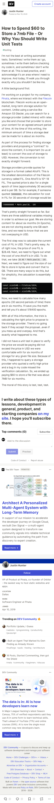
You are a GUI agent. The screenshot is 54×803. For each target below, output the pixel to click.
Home (8, 757)
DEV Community (27, 618)
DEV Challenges (21, 757)
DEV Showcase (17, 769)
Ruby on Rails (27, 787)
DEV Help (37, 761)
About (29, 769)
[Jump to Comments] (19, 799)
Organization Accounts (35, 765)
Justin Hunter (16, 11)
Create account (42, 4)
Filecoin (47, 98)
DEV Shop (35, 773)
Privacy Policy (28, 777)
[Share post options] (49, 799)
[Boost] (41, 799)
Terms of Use (44, 777)
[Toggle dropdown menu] (50, 469)
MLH (45, 773)
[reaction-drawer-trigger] (7, 799)
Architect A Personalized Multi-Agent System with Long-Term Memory (24, 508)
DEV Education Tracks (21, 761)
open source (30, 781)
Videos (43, 757)
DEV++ (34, 757)
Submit (12, 451)
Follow (27, 572)
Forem (15, 781)
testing (7, 50)
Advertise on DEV (14, 765)
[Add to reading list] (31, 799)
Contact (38, 769)
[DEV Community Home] (11, 4)
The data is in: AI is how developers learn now (21, 704)
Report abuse (37, 460)
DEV (15, 784)
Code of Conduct (18, 460)
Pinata (5, 98)
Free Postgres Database (18, 773)
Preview (26, 451)
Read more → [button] (11, 547)
